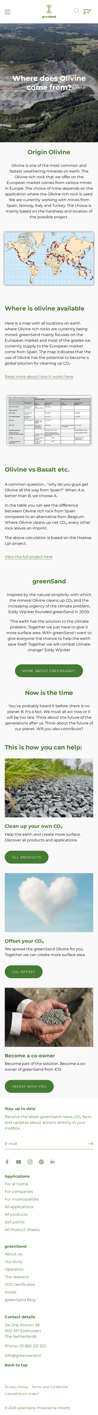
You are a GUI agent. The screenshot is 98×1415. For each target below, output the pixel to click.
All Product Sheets (22, 1229)
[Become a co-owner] (49, 1017)
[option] (49, 83)
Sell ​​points (14, 1222)
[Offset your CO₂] (49, 902)
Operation (14, 1269)
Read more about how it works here (39, 376)
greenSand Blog (20, 1300)
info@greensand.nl (23, 1355)
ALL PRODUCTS (26, 857)
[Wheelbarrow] (88, 11)
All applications (19, 1207)
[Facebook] (7, 1161)
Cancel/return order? (22, 1394)
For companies (19, 1191)
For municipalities (22, 1199)
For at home (16, 1184)
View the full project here (29, 557)
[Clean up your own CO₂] (49, 788)
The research (17, 1277)
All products (16, 1214)
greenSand (26, 1408)
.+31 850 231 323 (31, 1346)
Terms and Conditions (50, 1387)
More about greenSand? (49, 671)
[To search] (79, 11)
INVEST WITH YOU (29, 1086)
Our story (13, 1261)
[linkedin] (52, 1161)
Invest (11, 1292)
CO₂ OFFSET (23, 972)
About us (13, 1254)
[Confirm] (90, 1143)
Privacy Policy (16, 1387)
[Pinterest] (41, 1161)
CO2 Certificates (20, 1284)
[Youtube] (18, 1161)
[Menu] (7, 12)
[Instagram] (30, 1161)
